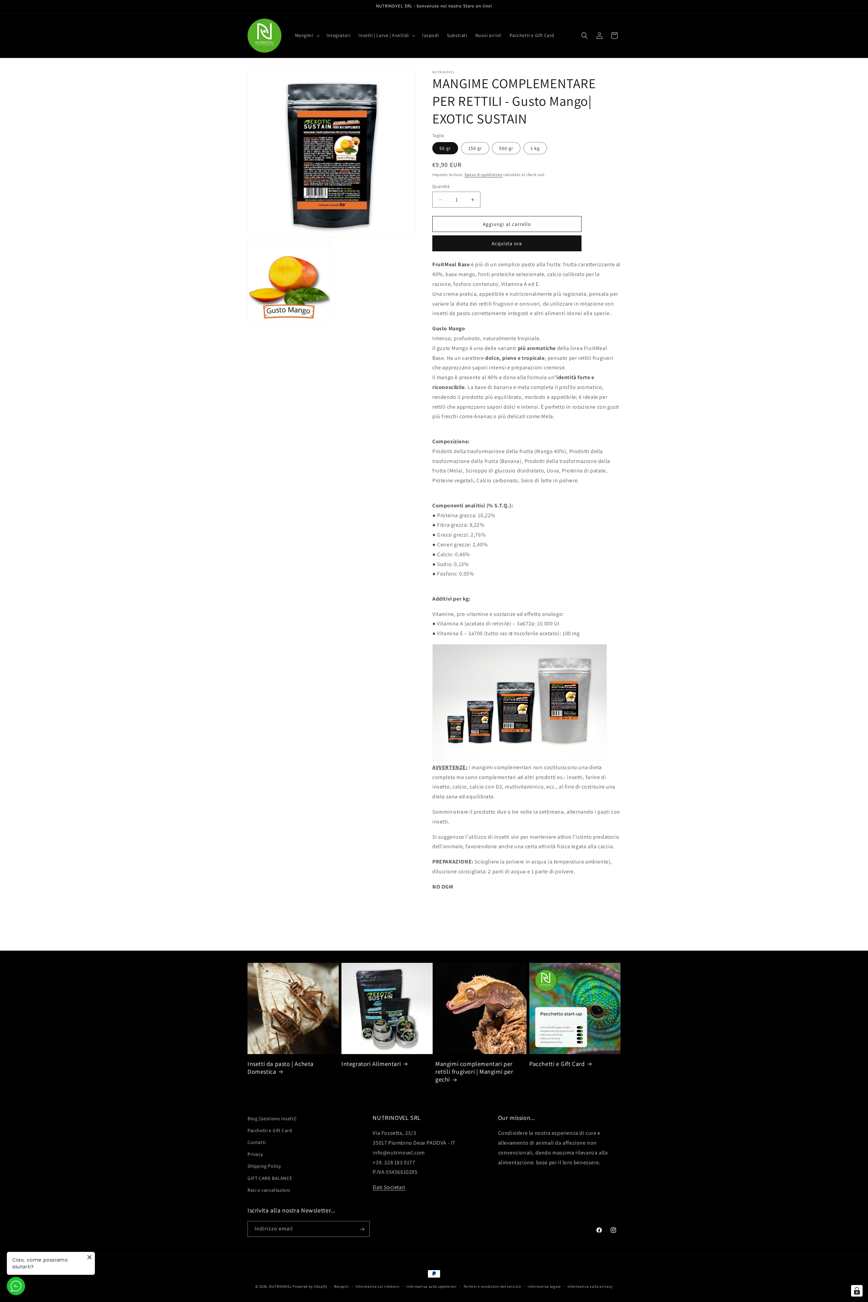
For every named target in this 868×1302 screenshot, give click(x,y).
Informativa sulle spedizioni (431, 1286)
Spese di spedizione (483, 174)
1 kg (535, 148)
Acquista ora (507, 243)
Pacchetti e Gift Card (557, 1064)
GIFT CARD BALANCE (270, 1178)
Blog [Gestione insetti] (272, 1118)
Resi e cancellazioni (269, 1190)
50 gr (445, 148)
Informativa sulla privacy (590, 1286)
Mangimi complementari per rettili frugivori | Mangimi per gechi (474, 1072)
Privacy (255, 1154)
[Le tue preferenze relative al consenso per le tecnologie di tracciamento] (857, 1291)
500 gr (506, 148)
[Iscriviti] (361, 1229)
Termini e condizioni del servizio (492, 1286)
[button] (306, 35)
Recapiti (341, 1286)
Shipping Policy (264, 1166)
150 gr (475, 148)
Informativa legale (544, 1286)
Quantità (441, 186)
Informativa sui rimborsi (378, 1286)
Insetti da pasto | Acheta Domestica (281, 1067)
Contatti (257, 1142)
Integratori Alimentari (371, 1064)
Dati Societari (389, 1187)
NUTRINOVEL (280, 1286)
